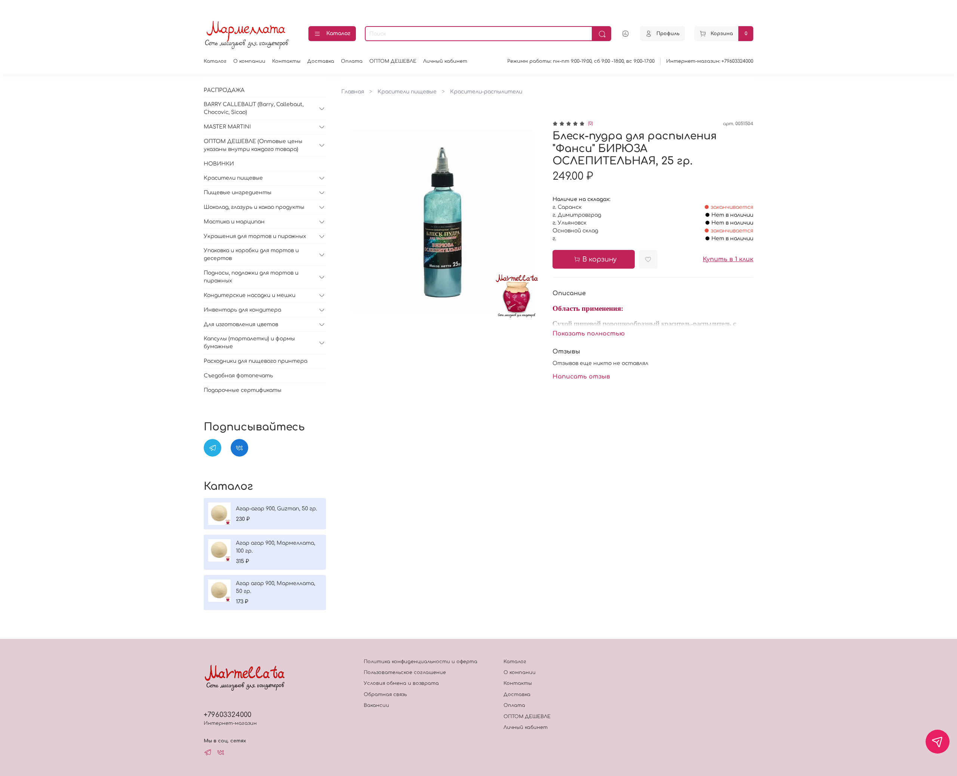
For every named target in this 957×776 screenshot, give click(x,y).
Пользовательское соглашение (405, 672)
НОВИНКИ (219, 164)
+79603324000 (227, 714)
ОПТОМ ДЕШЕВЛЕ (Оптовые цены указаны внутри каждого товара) (253, 145)
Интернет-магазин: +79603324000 (709, 61)
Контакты (286, 61)
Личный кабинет (445, 61)
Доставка (320, 61)
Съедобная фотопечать (238, 375)
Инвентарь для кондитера (242, 310)
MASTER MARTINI (227, 127)
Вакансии (376, 705)
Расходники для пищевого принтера (255, 361)
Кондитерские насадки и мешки (249, 295)
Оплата (352, 61)
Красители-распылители (486, 92)
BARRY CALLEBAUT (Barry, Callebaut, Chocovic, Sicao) (254, 108)
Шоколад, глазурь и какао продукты (254, 207)
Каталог (338, 33)
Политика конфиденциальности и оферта (420, 661)
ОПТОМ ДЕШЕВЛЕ (392, 61)
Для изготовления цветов (241, 324)
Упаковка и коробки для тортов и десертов (251, 254)
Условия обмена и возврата (401, 683)
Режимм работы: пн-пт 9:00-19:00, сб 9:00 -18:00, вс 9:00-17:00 (581, 61)
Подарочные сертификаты (242, 390)
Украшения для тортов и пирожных (255, 236)
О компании (249, 61)
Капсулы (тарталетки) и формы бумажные (249, 342)
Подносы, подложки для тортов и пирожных (251, 277)
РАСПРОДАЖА (224, 90)
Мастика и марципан (234, 222)
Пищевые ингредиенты (237, 192)
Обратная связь (385, 694)
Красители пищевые (407, 92)
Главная (352, 92)
